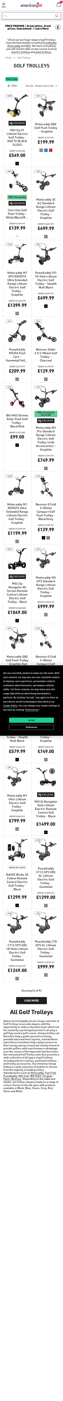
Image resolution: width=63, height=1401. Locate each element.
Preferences (31, 727)
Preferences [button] (32, 709)
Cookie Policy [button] (10, 705)
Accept (31, 720)
